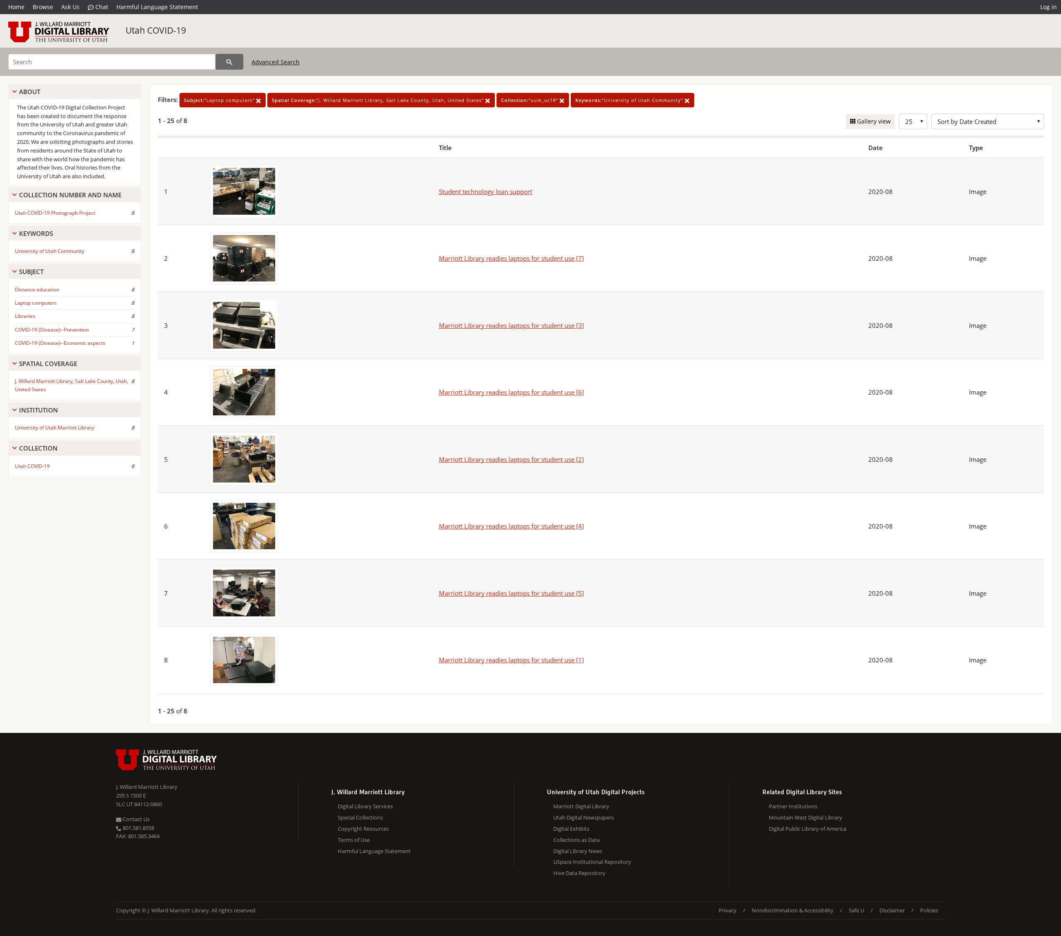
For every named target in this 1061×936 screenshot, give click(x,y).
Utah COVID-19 (156, 30)
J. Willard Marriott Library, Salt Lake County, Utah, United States (71, 385)
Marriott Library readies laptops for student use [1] (511, 660)
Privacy (727, 910)
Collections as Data (576, 840)
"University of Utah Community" (630, 100)
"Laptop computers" (220, 100)
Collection (38, 448)
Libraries (25, 316)
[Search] (229, 62)
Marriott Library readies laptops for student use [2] (511, 459)
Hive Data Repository (579, 873)
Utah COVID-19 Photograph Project (55, 212)
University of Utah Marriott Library (54, 427)
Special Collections (360, 817)
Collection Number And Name (70, 195)
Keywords (36, 233)
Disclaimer (892, 910)
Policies (929, 910)
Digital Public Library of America (807, 828)
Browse (43, 7)
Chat (101, 7)
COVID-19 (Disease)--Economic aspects (60, 343)
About (29, 91)
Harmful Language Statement (157, 7)
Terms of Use (354, 840)
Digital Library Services (365, 806)
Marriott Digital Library (581, 806)
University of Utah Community (49, 251)
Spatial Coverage (48, 363)
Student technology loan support (485, 191)
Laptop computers (36, 302)
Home (16, 7)
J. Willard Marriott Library (146, 787)
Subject (31, 271)
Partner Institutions (793, 806)
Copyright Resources (363, 828)
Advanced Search (276, 62)
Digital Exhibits (571, 828)
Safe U (856, 910)
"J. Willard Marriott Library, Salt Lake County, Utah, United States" (378, 100)
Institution (38, 410)
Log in (1048, 7)
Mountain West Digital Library (805, 817)
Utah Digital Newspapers (583, 817)
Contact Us (135, 819)
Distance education (37, 289)
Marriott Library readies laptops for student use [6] (511, 392)
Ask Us (70, 7)
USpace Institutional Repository (592, 862)
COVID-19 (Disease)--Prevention (52, 329)
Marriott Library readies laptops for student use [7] (511, 258)
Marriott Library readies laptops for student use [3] (511, 325)
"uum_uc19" (530, 100)
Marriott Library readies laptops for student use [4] (511, 526)
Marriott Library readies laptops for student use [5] (511, 593)
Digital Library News (577, 851)
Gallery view (873, 121)
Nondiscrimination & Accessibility (792, 910)
